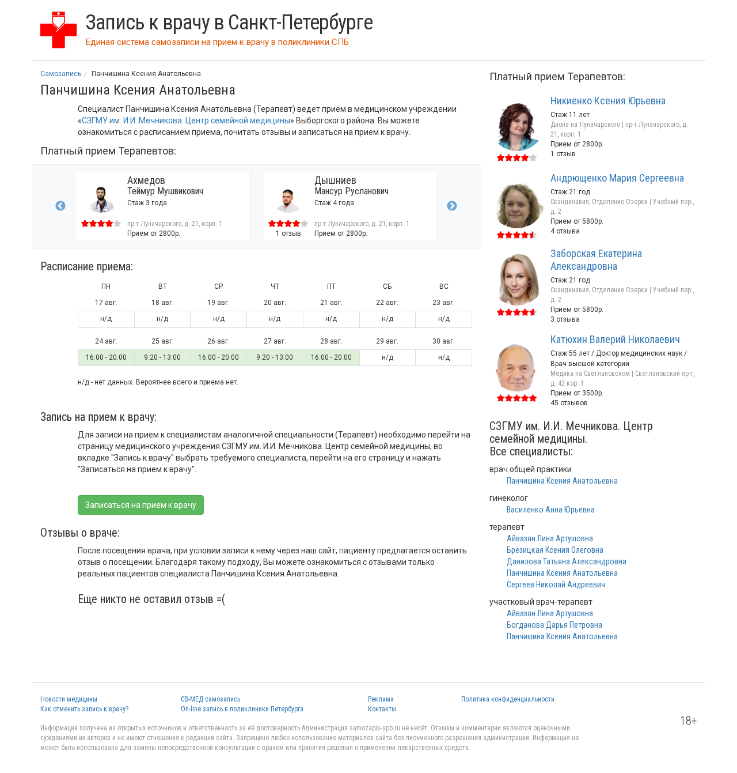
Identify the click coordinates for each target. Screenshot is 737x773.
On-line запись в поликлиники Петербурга (242, 709)
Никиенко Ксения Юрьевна (608, 101)
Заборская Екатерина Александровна (596, 259)
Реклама (381, 699)
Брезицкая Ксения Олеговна (555, 550)
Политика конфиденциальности (507, 699)
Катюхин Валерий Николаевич (615, 339)
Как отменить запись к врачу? (84, 709)
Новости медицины (68, 699)
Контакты (382, 709)
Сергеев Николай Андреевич (556, 584)
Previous (60, 206)
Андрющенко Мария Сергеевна (617, 178)
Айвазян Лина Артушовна (550, 538)
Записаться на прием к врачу (140, 505)
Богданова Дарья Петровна (554, 624)
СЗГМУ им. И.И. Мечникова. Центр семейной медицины (186, 120)
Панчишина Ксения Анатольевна (562, 480)
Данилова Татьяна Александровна (566, 561)
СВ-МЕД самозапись (210, 699)
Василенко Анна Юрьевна (551, 509)
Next (452, 206)
